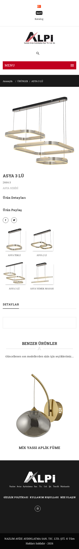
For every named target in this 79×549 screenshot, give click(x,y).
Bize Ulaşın (68, 497)
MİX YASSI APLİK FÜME (39, 447)
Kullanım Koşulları (44, 497)
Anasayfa (7, 81)
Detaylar (11, 304)
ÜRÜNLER (22, 81)
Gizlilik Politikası (15, 497)
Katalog (39, 19)
